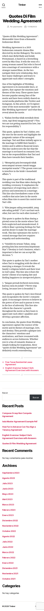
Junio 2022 (7, 547)
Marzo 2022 (8, 552)
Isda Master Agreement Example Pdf (19, 421)
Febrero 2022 (8, 557)
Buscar (5, 393)
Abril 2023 (7, 499)
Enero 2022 (7, 563)
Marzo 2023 (8, 504)
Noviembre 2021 (10, 573)
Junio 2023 (7, 489)
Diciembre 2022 (10, 520)
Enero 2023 (8, 515)
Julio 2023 (7, 483)
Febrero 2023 (8, 510)
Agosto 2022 (8, 536)
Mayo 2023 (7, 494)
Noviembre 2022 (10, 526)
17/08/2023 (32, 27)
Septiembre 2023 (10, 473)
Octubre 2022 (9, 531)
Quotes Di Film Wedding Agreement (19, 443)
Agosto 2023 (8, 478)
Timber (22, 5)
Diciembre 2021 (10, 568)
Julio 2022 (7, 542)
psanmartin (17, 27)
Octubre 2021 (9, 579)
